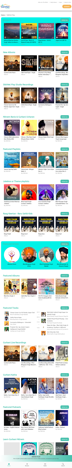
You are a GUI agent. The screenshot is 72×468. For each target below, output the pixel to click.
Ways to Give (67, 2)
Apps (60, 2)
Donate (67, 6)
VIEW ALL (65, 20)
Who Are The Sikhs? (43, 2)
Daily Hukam (53, 2)
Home (3, 15)
